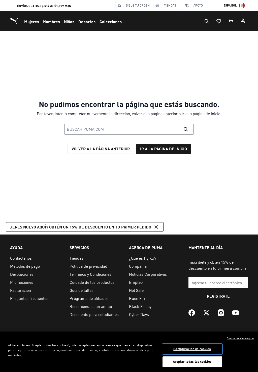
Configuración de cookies (192, 349)
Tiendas (170, 5)
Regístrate (218, 296)
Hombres (51, 21)
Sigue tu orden (138, 5)
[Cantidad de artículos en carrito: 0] (231, 21)
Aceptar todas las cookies (192, 361)
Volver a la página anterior (101, 148)
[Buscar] (207, 21)
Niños (69, 21)
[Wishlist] (219, 21)
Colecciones (111, 21)
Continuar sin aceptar (240, 338)
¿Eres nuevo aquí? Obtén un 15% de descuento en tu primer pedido (80, 226)
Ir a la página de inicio (163, 148)
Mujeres (31, 21)
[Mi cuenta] (243, 21)
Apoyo (198, 5)
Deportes (86, 21)
